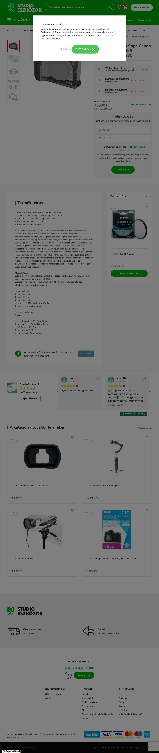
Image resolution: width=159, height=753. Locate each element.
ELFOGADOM (83, 49)
